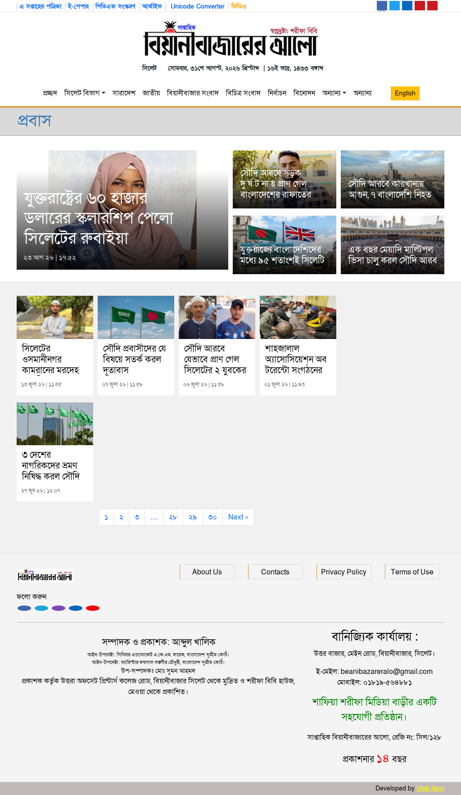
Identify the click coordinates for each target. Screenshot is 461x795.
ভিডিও (238, 6)
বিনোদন (304, 93)
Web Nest (430, 788)
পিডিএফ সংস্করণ (115, 6)
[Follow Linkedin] (75, 608)
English (405, 93)
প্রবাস (35, 121)
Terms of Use (412, 572)
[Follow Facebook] (24, 608)
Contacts (275, 572)
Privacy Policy (343, 572)
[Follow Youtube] (92, 608)
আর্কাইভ (152, 6)
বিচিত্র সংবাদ (243, 93)
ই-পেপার (78, 6)
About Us (207, 572)
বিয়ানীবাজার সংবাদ (193, 93)
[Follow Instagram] (41, 608)
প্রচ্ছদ (50, 93)
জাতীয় (151, 93)
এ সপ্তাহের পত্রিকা (40, 6)
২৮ (173, 517)
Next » (238, 517)
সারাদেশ (124, 93)
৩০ (212, 517)
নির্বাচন (277, 93)
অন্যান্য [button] (364, 93)
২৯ (193, 517)
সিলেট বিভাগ (81, 93)
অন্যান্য (331, 93)
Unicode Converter (196, 6)
